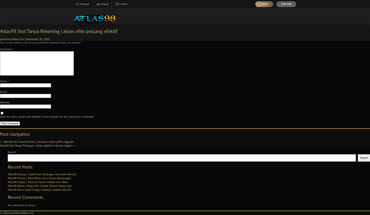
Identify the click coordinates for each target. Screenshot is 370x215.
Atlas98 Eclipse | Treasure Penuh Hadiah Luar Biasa (38, 182)
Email (4, 92)
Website (5, 102)
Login (264, 4)
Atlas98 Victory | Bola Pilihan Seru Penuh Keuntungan (39, 178)
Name (4, 81)
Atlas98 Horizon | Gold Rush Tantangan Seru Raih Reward (42, 174)
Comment (7, 49)
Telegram (104, 4)
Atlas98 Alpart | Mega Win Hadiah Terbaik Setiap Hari (39, 186)
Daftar (286, 4)
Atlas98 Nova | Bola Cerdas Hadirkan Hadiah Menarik (39, 190)
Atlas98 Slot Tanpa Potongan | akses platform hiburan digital (37, 145)
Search (12, 152)
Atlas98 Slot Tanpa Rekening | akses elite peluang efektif (59, 31)
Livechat (123, 4)
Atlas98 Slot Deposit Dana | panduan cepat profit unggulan (37, 142)
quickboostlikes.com (12, 39)
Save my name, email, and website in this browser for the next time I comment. (47, 117)
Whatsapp (84, 4)
